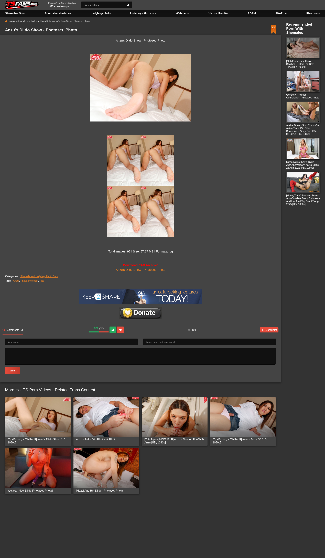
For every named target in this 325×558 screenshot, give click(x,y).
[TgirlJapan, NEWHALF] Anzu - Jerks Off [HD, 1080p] (240, 441)
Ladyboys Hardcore (143, 13)
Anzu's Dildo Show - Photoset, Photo (140, 269)
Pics (41, 280)
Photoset (33, 280)
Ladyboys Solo (101, 13)
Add (12, 370)
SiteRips (281, 13)
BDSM (251, 13)
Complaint (271, 329)
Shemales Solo (15, 13)
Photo (23, 280)
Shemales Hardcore (58, 13)
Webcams (182, 13)
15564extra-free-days (58, 6)
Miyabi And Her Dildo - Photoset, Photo (99, 490)
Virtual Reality (218, 13)
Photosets (313, 13)
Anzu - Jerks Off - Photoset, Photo (96, 439)
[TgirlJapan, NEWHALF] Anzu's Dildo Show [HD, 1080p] (37, 441)
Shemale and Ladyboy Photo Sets (34, 21)
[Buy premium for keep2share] (140, 303)
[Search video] (127, 5)
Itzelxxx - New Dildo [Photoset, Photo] (30, 490)
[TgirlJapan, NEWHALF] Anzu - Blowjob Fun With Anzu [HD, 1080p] (174, 441)
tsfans (12, 21)
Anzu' (16, 280)
